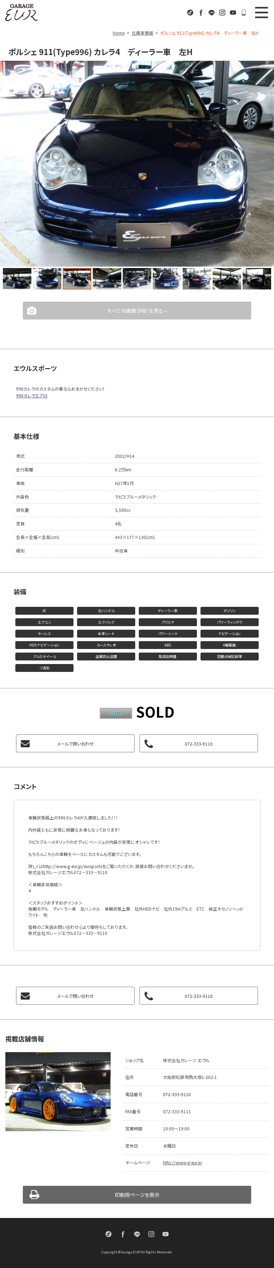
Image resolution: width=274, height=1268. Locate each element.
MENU (261, 12)
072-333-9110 (243, 12)
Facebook (201, 12)
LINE (211, 12)
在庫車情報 (142, 33)
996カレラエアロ (31, 395)
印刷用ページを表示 (137, 1194)
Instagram (222, 12)
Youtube (233, 12)
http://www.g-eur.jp (182, 1162)
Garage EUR (21, 12)
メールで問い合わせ (75, 744)
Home (119, 33)
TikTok (190, 12)
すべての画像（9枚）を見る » (137, 310)
